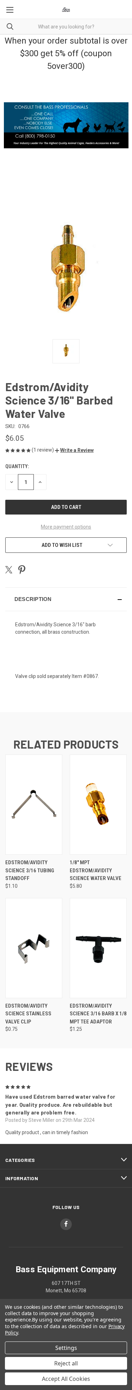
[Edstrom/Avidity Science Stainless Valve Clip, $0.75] (34, 948)
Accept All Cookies (66, 1379)
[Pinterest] (21, 570)
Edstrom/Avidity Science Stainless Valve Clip (28, 1014)
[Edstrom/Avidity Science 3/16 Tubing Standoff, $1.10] (34, 804)
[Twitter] (8, 570)
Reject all (66, 1363)
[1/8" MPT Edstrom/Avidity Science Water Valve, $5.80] (98, 804)
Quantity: (17, 466)
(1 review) (43, 450)
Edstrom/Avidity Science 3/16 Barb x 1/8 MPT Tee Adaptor (98, 1014)
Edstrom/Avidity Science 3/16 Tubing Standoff (29, 870)
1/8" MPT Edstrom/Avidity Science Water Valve (95, 870)
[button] (74, 450)
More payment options (66, 527)
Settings (66, 1348)
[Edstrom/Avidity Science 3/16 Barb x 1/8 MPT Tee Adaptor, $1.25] (98, 948)
